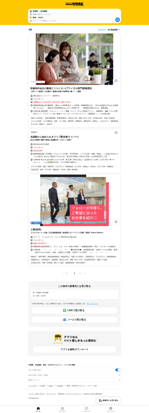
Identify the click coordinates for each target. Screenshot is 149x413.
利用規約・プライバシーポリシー (70, 394)
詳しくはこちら (92, 303)
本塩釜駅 (60, 386)
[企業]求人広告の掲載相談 (92, 394)
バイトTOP (33, 386)
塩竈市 (50, 386)
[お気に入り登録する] (116, 80)
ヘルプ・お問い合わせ (37, 394)
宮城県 (42, 386)
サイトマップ (51, 394)
